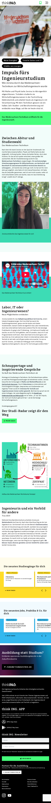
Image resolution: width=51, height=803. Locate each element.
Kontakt (4, 782)
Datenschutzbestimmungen (34, 751)
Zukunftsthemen (32, 784)
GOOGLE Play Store (13, 727)
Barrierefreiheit (6, 788)
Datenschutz (5, 784)
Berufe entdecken (32, 782)
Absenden (26, 758)
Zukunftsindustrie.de (19, 667)
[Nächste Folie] (45, 590)
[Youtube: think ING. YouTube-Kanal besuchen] (9, 795)
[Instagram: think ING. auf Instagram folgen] (4, 795)
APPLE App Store (12, 722)
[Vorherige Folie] (42, 590)
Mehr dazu (10, 421)
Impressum (5, 786)
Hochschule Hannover (10, 384)
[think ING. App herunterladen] (40, 3)
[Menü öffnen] (47, 3)
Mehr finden (11, 590)
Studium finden (31, 779)
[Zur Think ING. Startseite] (13, 2)
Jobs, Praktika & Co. (32, 786)
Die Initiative (5, 779)
